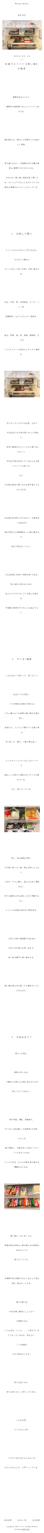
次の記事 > (37, 1520)
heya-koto (22, 3)
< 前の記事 (7, 1520)
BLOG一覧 (22, 1520)
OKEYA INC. (26, 1529)
